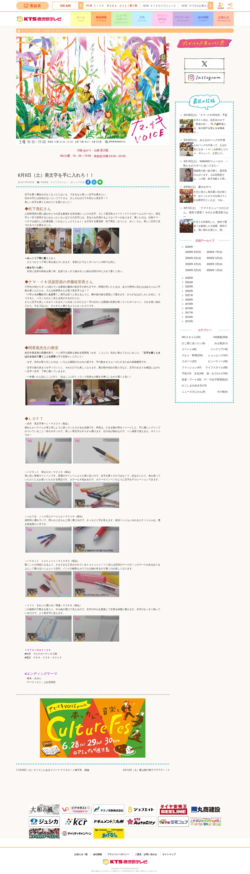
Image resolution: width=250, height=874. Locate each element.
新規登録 (221, 8)
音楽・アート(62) (192, 379)
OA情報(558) (220, 337)
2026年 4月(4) (193, 264)
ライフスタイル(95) (216, 367)
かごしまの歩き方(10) (194, 385)
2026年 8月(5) (193, 252)
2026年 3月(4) (214, 264)
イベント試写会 (162, 18)
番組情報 (101, 18)
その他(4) (222, 391)
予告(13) (186, 373)
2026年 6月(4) (193, 258)
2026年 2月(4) (193, 270)
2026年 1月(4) (214, 270)
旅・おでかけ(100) (217, 373)
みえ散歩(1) (221, 343)
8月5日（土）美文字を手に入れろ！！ (61, 30)
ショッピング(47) (218, 355)
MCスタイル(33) (191, 337)
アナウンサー (183, 18)
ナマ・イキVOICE (32, 30)
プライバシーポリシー (118, 854)
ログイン (230, 8)
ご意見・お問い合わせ (146, 854)
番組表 (35, 5)
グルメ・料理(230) (192, 355)
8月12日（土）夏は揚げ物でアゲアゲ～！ (145, 769)
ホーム (81, 18)
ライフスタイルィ (59, 182)
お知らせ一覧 (81, 854)
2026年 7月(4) (214, 252)
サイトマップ (169, 854)
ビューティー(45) (218, 361)
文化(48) (199, 373)
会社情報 (203, 18)
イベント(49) (189, 349)
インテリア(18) (219, 349)
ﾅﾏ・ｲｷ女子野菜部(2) (216, 379)
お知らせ (223, 18)
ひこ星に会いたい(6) (193, 343)
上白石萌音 (50, 682)
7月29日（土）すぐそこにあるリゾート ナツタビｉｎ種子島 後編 (53, 769)
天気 (142, 18)
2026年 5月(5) (214, 258)
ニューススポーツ (121, 18)
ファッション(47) (192, 367)
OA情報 (44, 182)
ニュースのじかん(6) (193, 391)
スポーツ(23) (189, 361)
